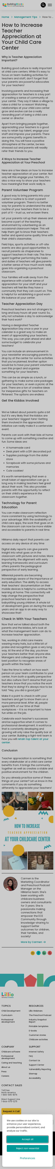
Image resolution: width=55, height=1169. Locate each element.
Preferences (27, 1158)
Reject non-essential (27, 1148)
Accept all (27, 1139)
